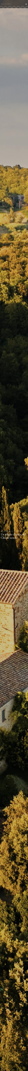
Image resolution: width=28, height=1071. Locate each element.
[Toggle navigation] (26, 4)
